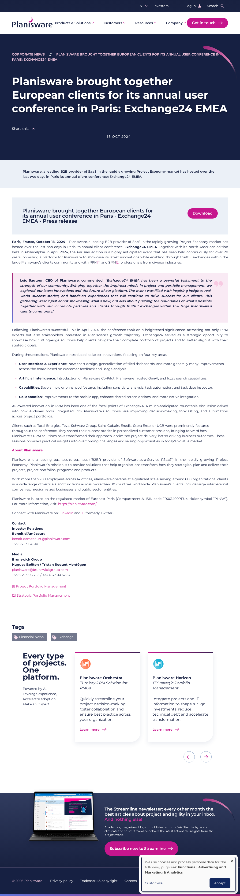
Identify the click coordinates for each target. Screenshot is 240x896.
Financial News (31, 637)
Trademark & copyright (99, 881)
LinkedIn (66, 513)
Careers (130, 881)
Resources (144, 23)
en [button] (140, 6)
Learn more (90, 729)
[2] (118, 262)
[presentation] (189, 756)
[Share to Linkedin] (33, 128)
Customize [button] (153, 883)
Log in (190, 6)
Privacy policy (61, 881)
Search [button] (212, 6)
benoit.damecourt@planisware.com (41, 539)
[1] (98, 262)
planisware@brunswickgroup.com (40, 570)
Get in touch (204, 23)
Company (174, 23)
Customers (113, 23)
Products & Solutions (72, 23)
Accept (220, 883)
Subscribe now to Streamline (138, 848)
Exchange (66, 637)
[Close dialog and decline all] (231, 860)
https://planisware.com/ (77, 504)
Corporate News (28, 54)
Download (203, 213)
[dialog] (188, 874)
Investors (161, 6)
